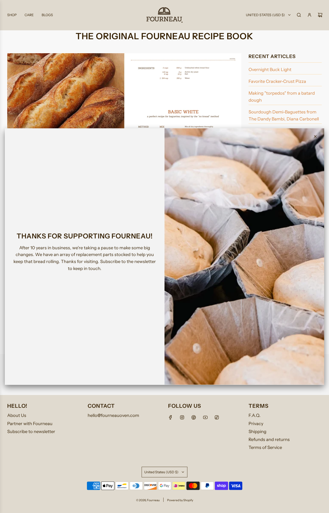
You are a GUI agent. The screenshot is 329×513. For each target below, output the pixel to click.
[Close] (315, 136)
